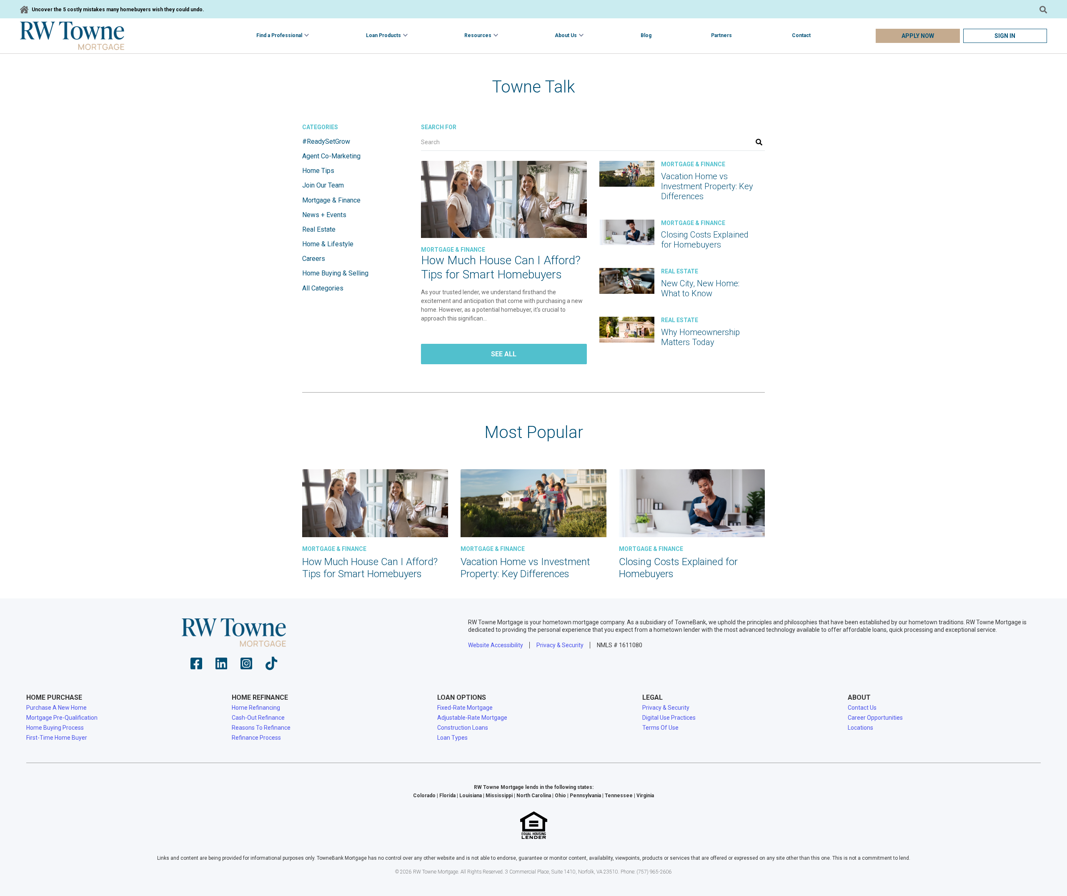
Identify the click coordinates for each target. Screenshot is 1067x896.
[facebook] (196, 666)
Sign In (1004, 36)
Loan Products (383, 35)
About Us (566, 35)
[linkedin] (221, 666)
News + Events (324, 215)
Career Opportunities (875, 717)
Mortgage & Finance (331, 200)
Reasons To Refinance (261, 727)
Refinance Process (256, 737)
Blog (646, 35)
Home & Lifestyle (327, 244)
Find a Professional (279, 35)
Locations (860, 727)
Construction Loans (462, 727)
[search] (759, 142)
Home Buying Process (55, 727)
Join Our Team (323, 185)
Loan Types (452, 737)
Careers (313, 259)
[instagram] (246, 666)
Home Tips (318, 171)
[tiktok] (271, 666)
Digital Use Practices (669, 717)
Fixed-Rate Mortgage (465, 707)
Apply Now (918, 36)
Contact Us (862, 707)
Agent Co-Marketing (331, 156)
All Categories (322, 288)
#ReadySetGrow (326, 141)
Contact (801, 35)
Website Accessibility (495, 645)
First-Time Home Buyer (56, 737)
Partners (721, 35)
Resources (477, 35)
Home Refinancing (256, 707)
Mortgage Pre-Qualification (62, 717)
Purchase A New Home (56, 707)
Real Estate (319, 229)
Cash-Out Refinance (258, 717)
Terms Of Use (660, 727)
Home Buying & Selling (335, 273)
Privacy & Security (560, 645)
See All (503, 354)
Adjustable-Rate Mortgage (472, 717)
